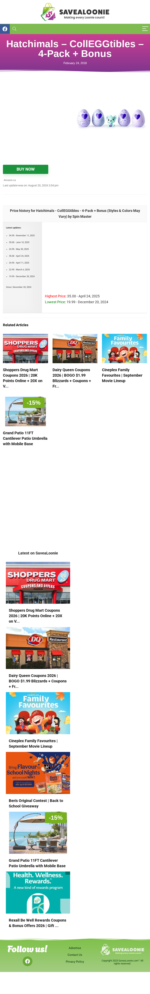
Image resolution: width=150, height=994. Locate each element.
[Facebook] (27, 961)
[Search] (14, 29)
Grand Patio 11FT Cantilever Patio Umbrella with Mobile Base (25, 438)
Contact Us (75, 955)
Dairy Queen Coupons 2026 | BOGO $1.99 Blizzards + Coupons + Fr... (38, 681)
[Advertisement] (39, 109)
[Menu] (145, 29)
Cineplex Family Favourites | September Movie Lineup (122, 375)
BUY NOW (26, 169)
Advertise (75, 948)
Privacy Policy (75, 961)
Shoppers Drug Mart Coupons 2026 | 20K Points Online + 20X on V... (35, 616)
